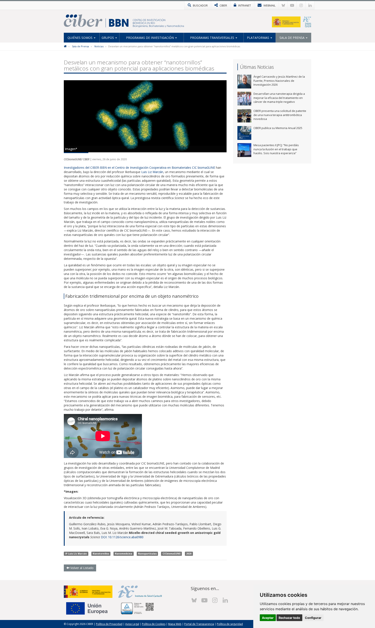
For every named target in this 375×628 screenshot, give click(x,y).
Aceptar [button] (268, 618)
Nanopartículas (147, 553)
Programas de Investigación (150, 38)
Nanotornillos (101, 553)
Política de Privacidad (109, 624)
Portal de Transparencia (199, 624)
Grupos (108, 38)
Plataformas (258, 38)
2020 (188, 553)
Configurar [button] (313, 618)
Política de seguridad (230, 624)
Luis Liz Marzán (152, 172)
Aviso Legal (132, 624)
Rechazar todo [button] (289, 618)
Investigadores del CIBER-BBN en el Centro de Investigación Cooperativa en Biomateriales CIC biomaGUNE (140, 167)
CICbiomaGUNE (172, 553)
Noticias (99, 46)
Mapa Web (174, 624)
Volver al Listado (81, 568)
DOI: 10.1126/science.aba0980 (122, 537)
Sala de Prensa (292, 38)
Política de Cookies (153, 624)
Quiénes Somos (80, 38)
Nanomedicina (123, 553)
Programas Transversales (212, 38)
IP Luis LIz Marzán (76, 553)
